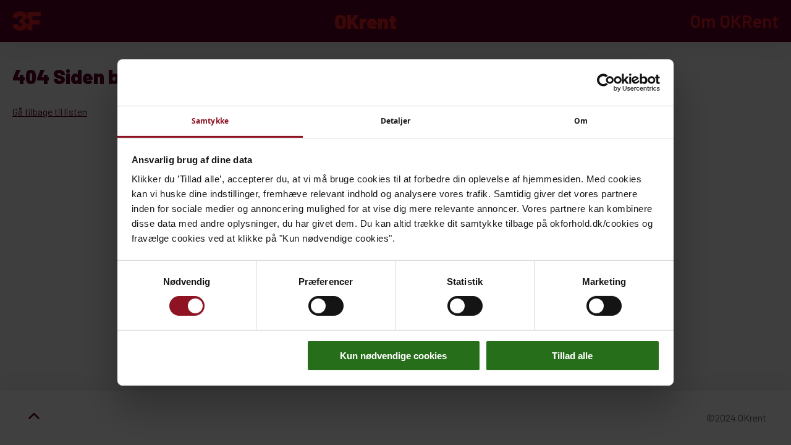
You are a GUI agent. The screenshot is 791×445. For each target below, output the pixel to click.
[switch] (326, 306)
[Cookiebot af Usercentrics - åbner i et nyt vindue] (606, 82)
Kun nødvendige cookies (393, 355)
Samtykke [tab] (210, 121)
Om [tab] (581, 121)
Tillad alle (572, 355)
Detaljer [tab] (396, 121)
